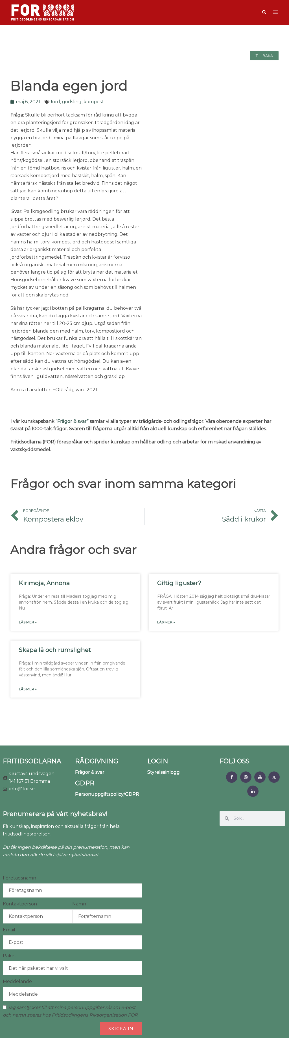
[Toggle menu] (275, 12)
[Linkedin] (253, 791)
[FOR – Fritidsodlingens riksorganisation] (42, 12)
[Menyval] (231, 777)
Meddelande (17, 981)
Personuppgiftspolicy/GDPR (107, 794)
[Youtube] (260, 777)
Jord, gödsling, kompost (77, 101)
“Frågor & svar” (72, 421)
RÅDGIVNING (96, 761)
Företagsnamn (19, 878)
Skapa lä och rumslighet (55, 649)
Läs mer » (28, 622)
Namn (79, 904)
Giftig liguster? (179, 582)
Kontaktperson (20, 904)
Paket (9, 955)
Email (9, 930)
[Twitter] (274, 777)
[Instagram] (245, 777)
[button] (264, 12)
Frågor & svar (89, 772)
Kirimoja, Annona (44, 582)
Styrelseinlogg (163, 772)
